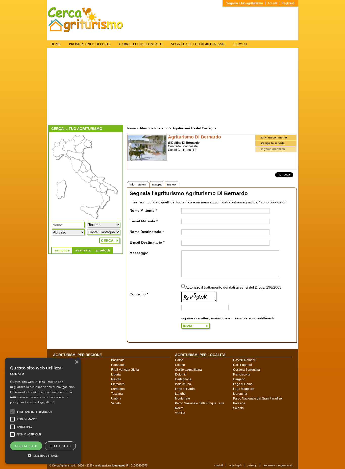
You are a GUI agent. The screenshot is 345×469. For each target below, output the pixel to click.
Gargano (239, 379)
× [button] (76, 362)
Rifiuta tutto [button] (60, 446)
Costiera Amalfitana (188, 369)
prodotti (103, 250)
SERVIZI (240, 44)
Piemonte (117, 384)
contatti (218, 465)
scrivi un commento (273, 137)
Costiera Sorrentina (246, 369)
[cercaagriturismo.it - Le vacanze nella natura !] (86, 31)
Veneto (116, 403)
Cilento (180, 365)
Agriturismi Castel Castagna (194, 128)
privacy (252, 465)
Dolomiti (180, 374)
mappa (157, 184)
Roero (179, 408)
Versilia (180, 413)
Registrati (287, 3)
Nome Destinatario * (147, 232)
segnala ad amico (272, 149)
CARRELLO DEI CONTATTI (141, 44)
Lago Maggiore (243, 389)
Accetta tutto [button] (26, 446)
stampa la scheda (272, 143)
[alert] (43, 411)
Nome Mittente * (143, 210)
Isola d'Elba (183, 384)
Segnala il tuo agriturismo (244, 3)
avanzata (83, 250)
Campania (118, 365)
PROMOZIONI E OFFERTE (90, 44)
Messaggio (139, 253)
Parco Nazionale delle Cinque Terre (199, 403)
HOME (56, 44)
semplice (62, 250)
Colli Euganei (242, 365)
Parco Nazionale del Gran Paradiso (257, 398)
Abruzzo (146, 128)
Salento (238, 408)
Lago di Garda (185, 389)
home (131, 128)
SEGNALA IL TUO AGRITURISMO (198, 44)
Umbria (116, 398)
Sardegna (118, 389)
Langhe (180, 393)
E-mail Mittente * (144, 221)
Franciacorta (241, 374)
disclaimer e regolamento (278, 465)
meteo (171, 184)
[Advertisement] (172, 87)
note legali (235, 465)
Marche (116, 379)
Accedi (272, 3)
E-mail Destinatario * (147, 242)
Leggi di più (46, 402)
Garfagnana (183, 379)
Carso (179, 360)
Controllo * (139, 294)
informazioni (138, 184)
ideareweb (119, 465)
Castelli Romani (244, 360)
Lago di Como (243, 384)
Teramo (162, 128)
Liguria (116, 374)
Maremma (240, 393)
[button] (34, 412)
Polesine (239, 403)
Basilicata (118, 360)
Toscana (117, 393)
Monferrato (182, 398)
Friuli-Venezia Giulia (125, 369)
